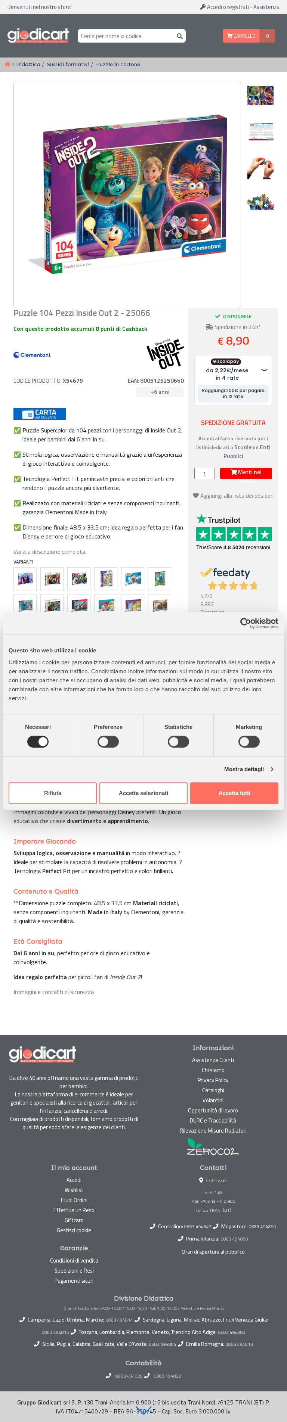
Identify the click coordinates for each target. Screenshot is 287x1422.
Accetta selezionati (143, 793)
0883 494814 (119, 1320)
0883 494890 (262, 1226)
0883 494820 (129, 1376)
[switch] (108, 742)
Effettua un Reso (74, 1210)
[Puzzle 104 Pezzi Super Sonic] (132, 579)
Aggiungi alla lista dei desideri (237, 495)
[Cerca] (178, 35)
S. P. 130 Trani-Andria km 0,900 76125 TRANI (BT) (213, 1201)
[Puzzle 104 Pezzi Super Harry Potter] (52, 605)
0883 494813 (239, 1344)
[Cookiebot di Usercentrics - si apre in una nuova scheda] (245, 623)
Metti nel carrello (249, 473)
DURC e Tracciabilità (213, 1120)
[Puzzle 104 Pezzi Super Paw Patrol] (106, 605)
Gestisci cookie (74, 1230)
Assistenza (266, 7)
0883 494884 (162, 1344)
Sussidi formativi (68, 64)
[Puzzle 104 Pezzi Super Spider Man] (79, 605)
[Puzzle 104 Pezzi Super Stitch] (159, 579)
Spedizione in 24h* (237, 326)
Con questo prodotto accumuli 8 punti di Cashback (80, 328)
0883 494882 (232, 1332)
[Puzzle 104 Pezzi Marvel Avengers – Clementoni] (79, 579)
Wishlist (74, 1190)
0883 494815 (55, 1332)
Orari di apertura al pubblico (213, 1252)
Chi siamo (213, 1070)
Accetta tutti (234, 793)
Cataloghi (213, 1090)
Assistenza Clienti (213, 1060)
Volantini (213, 1100)
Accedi (227, 7)
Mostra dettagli (244, 769)
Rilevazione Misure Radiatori (213, 1130)
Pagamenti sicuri (74, 1280)
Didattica (28, 64)
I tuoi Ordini (74, 1200)
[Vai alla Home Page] (7, 64)
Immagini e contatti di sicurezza (53, 991)
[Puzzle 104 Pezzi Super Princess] (132, 605)
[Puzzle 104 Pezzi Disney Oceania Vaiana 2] (159, 605)
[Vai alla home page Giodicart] (38, 36)
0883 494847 (198, 1226)
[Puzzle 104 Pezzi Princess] (106, 579)
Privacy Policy (213, 1080)
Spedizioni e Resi (74, 1270)
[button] (143, 1411)
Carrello (244, 36)
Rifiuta (52, 793)
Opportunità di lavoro (213, 1110)
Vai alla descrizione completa (49, 551)
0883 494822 (167, 1376)
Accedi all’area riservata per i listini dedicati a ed (233, 447)
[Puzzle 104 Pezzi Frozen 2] (25, 579)
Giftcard (74, 1220)
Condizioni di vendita (74, 1260)
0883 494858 (234, 1238)
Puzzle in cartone (118, 64)
